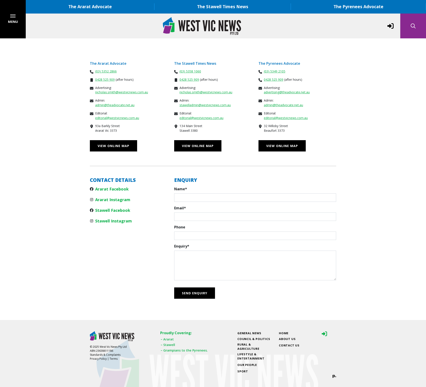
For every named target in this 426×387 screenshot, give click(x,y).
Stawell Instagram (113, 221)
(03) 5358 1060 (190, 71)
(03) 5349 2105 (274, 71)
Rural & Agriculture (248, 346)
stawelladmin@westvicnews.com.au (205, 105)
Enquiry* (181, 246)
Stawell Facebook (112, 210)
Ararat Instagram (112, 199)
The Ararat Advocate (90, 7)
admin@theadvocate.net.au (114, 105)
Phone (179, 227)
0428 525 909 (105, 79)
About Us (287, 339)
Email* (180, 208)
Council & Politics (253, 339)
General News (249, 333)
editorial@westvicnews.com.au (117, 118)
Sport (242, 371)
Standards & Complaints (105, 355)
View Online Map (113, 146)
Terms (114, 359)
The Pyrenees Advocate (358, 7)
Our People (247, 365)
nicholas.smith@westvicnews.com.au (121, 92)
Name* (180, 189)
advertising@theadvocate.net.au (287, 92)
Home (283, 333)
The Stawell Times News (222, 7)
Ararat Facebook (112, 189)
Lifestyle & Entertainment (250, 356)
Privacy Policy (98, 359)
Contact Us (289, 345)
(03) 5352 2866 (106, 71)
